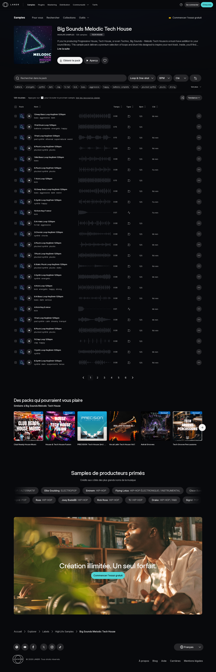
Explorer (32, 631)
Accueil (18, 631)
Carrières (175, 660)
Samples (31, 5)
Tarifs (95, 5)
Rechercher (53, 17)
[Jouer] (33, 45)
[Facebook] (33, 647)
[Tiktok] (60, 647)
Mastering (52, 5)
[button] (181, 4)
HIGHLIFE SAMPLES (65, 34)
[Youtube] (25, 647)
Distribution (65, 5)
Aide (163, 660)
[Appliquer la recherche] (17, 78)
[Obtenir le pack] (37, 426)
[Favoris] (104, 60)
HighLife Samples (64, 631)
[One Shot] (129, 212)
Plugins (41, 5)
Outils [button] (82, 17)
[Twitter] (43, 647)
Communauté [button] (79, 5)
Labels (45, 631)
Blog (155, 660)
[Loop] (129, 116)
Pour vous (37, 17)
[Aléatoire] (182, 97)
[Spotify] (16, 647)
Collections (69, 17)
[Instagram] (52, 647)
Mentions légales (193, 660)
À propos (144, 660)
